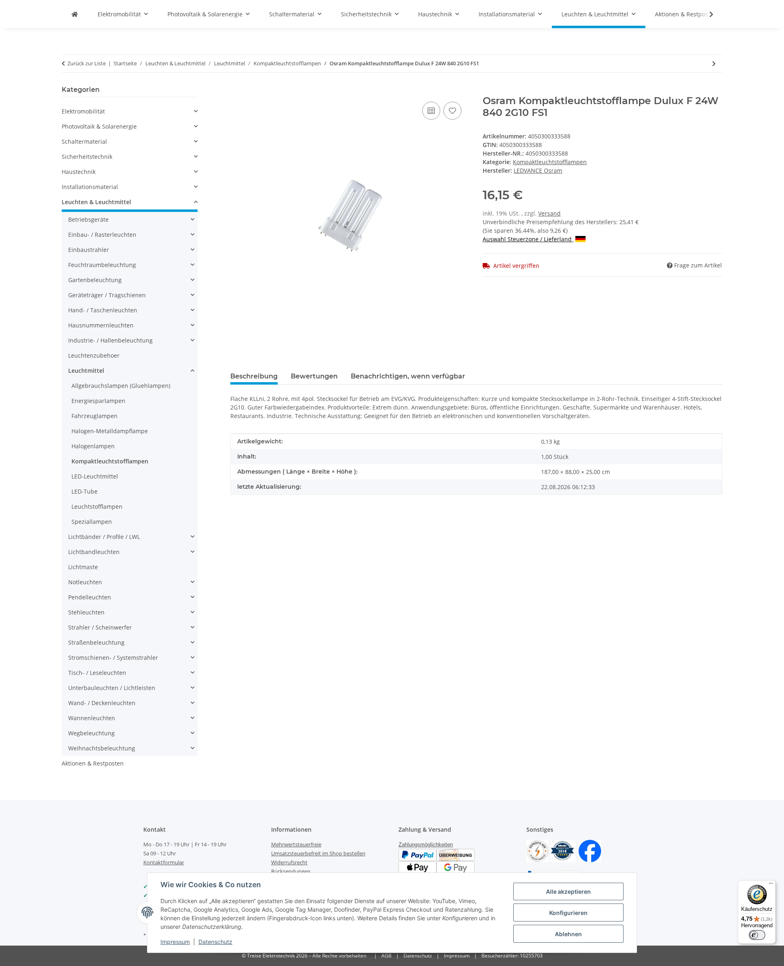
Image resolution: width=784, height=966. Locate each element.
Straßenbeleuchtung (96, 642)
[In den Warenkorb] (236, 90)
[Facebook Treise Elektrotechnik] (590, 850)
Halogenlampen (93, 446)
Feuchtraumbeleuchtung (102, 265)
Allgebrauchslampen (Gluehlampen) (120, 386)
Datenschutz (215, 941)
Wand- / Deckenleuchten (102, 703)
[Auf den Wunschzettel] (452, 111)
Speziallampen (91, 521)
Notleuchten (85, 582)
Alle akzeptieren (568, 891)
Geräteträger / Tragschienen (107, 295)
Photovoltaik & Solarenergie (99, 126)
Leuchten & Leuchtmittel (96, 202)
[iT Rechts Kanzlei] (537, 850)
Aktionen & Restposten (93, 763)
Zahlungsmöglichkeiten (426, 844)
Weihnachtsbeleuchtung (101, 748)
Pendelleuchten (89, 597)
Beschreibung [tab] (254, 376)
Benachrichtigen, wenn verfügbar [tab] (408, 376)
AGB (386, 955)
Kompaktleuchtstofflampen (550, 162)
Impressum (175, 941)
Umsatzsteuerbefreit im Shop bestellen (318, 853)
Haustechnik (79, 172)
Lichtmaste (83, 567)
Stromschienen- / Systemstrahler (113, 657)
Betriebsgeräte (88, 219)
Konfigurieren (568, 912)
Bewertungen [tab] (314, 376)
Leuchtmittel (86, 370)
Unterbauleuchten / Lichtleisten (111, 688)
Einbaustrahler (88, 250)
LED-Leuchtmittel (94, 476)
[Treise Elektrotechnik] (75, 14)
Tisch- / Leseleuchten (97, 673)
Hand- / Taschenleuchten (102, 310)
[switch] (757, 935)
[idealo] (562, 850)
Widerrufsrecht (289, 862)
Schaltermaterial (84, 141)
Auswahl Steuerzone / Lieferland (528, 239)
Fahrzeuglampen (94, 416)
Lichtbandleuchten (94, 552)
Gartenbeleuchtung (95, 280)
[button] (706, 14)
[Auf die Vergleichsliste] (431, 111)
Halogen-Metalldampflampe (109, 431)
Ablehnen (568, 933)
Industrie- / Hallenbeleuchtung (110, 340)
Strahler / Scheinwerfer (100, 627)
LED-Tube (84, 491)
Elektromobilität (83, 111)
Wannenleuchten (91, 718)
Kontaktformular (163, 862)
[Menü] (771, 885)
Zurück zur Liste (86, 63)
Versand (549, 213)
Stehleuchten (86, 612)
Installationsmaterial (90, 187)
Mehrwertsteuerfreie (296, 844)
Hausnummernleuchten (101, 325)
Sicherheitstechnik (87, 156)
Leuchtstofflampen (96, 506)
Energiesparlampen (98, 401)
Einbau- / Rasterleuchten (102, 234)
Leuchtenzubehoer (94, 355)
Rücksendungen (290, 871)
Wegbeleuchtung (91, 733)
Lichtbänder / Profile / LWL (104, 537)
